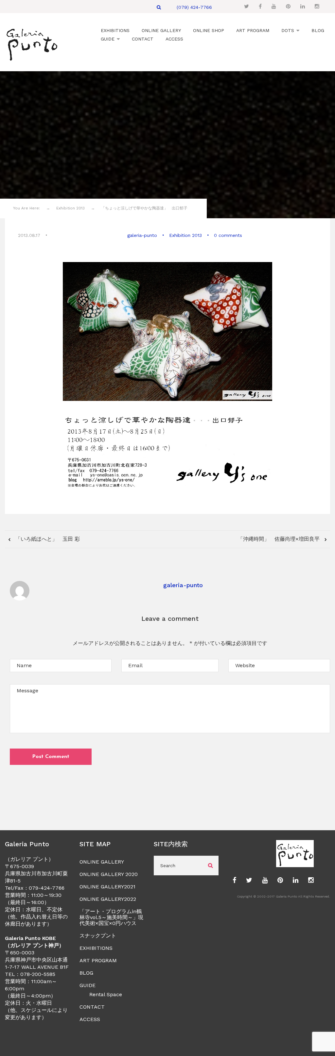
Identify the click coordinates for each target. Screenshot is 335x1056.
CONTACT (92, 1007)
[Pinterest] (288, 6)
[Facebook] (260, 6)
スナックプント (97, 935)
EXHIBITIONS (96, 948)
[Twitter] (246, 6)
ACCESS (89, 1019)
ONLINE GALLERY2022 (107, 899)
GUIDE (87, 985)
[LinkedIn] (302, 6)
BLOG (86, 973)
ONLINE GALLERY (101, 862)
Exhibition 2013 (185, 235)
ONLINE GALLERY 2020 (108, 874)
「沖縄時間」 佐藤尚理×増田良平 (279, 539)
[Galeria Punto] (31, 43)
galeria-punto (142, 235)
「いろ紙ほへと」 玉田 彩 (47, 539)
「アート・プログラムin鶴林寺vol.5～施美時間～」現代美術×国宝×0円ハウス (111, 917)
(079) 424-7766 (194, 7)
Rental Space (105, 994)
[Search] (159, 7)
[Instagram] (317, 6)
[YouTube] (274, 6)
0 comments (228, 235)
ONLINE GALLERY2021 (107, 886)
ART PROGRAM (98, 960)
